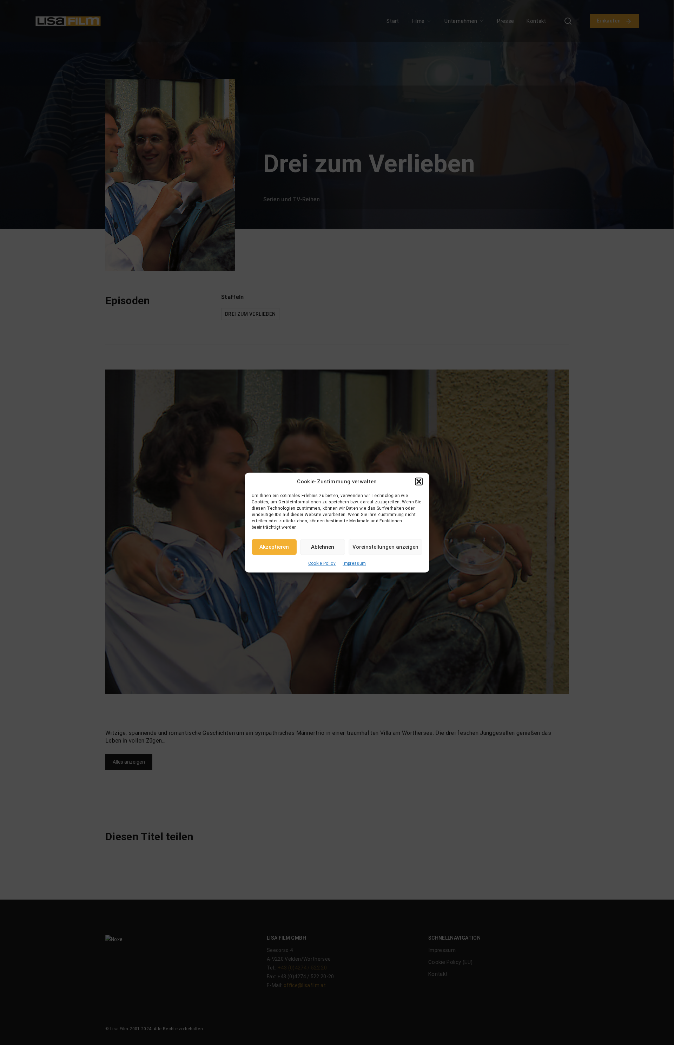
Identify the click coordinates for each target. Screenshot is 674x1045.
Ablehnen (322, 547)
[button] (418, 481)
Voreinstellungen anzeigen (385, 547)
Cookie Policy (322, 563)
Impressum (354, 563)
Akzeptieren (274, 547)
